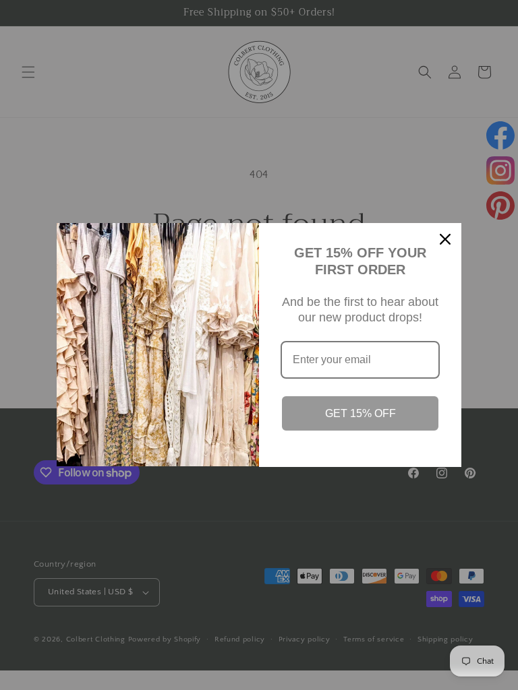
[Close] (445, 239)
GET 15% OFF (360, 413)
